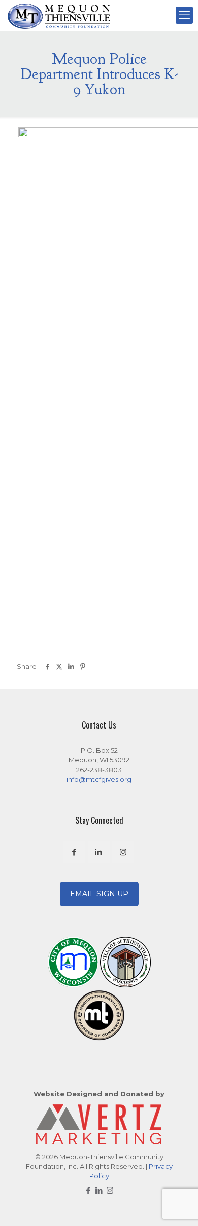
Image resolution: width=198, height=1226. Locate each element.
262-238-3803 (99, 769)
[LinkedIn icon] (99, 1190)
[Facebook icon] (88, 1190)
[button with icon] (74, 852)
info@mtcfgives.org (99, 779)
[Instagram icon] (110, 1190)
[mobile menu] (184, 15)
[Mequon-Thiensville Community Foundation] (59, 15)
